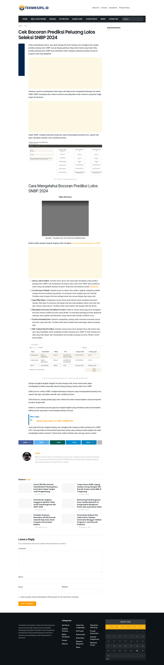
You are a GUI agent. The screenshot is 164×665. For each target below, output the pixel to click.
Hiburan (65, 644)
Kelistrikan (80, 638)
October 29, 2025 (83, 494)
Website (65, 587)
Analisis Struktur (65, 630)
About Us (95, 8)
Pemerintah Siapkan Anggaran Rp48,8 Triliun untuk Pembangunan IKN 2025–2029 (44, 503)
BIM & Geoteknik (38, 19)
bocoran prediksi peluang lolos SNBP (86, 243)
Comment (22, 548)
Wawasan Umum (93, 644)
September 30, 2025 (40, 527)
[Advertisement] (65, 73)
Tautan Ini (94, 286)
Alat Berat (65, 625)
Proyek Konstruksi (94, 632)
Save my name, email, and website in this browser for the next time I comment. (50, 597)
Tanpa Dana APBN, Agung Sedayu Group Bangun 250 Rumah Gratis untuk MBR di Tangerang (89, 488)
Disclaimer (113, 8)
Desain (53, 19)
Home (24, 19)
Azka (37, 453)
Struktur (113, 19)
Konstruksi (91, 19)
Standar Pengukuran (94, 638)
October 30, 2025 (39, 494)
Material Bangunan (79, 642)
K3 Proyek (64, 19)
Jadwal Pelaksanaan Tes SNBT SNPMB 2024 (54, 421)
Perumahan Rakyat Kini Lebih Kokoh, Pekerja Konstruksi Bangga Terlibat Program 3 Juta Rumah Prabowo (89, 520)
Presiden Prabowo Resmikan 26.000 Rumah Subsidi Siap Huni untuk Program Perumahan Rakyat (44, 520)
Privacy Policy (124, 8)
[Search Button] (141, 19)
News (103, 19)
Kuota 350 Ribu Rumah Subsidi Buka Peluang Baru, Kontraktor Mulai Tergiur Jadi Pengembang (45, 488)
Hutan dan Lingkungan (80, 626)
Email (21, 587)
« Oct (107, 659)
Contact (104, 8)
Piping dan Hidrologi (94, 626)
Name (21, 577)
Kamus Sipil (77, 19)
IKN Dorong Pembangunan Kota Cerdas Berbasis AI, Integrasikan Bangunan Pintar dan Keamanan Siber (89, 503)
